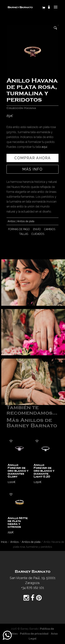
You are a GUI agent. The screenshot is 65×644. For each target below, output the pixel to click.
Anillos (11, 221)
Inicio (4, 541)
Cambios (49, 229)
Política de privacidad (34, 633)
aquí (44, 147)
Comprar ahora (32, 158)
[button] (11, 441)
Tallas (23, 234)
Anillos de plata (25, 221)
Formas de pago (19, 229)
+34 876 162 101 (32, 588)
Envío (37, 229)
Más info (32, 169)
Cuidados (37, 234)
